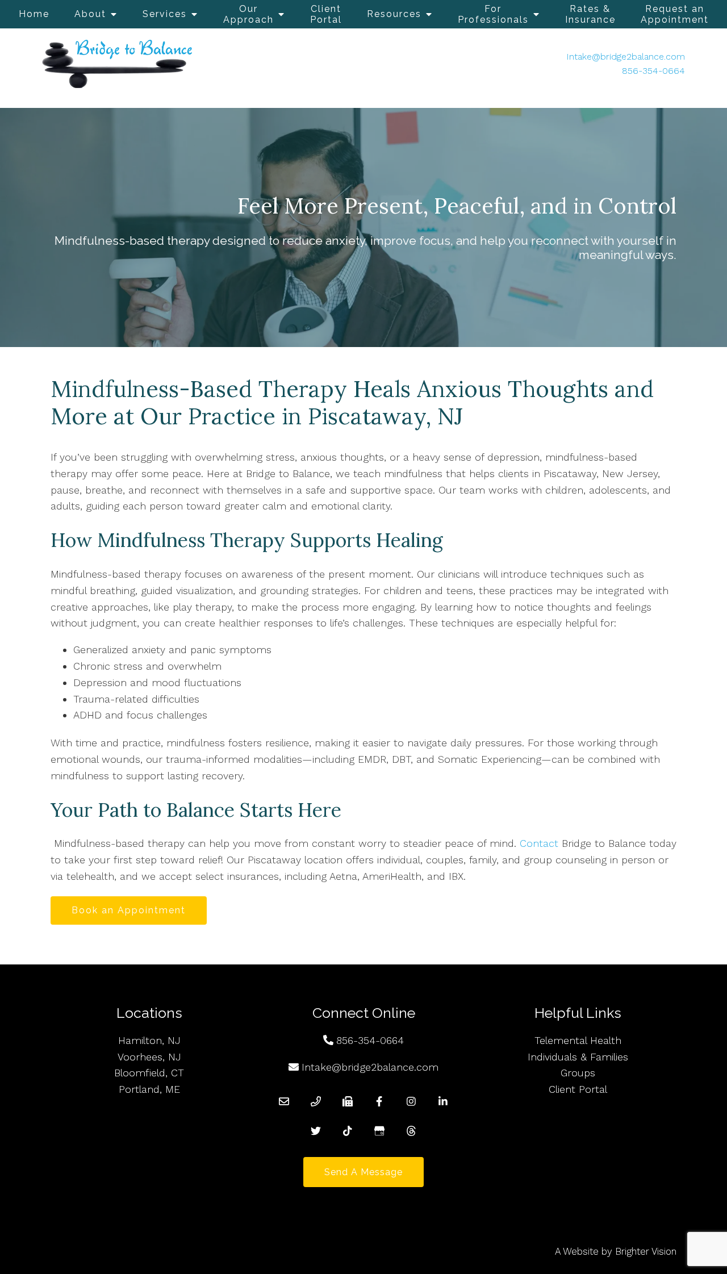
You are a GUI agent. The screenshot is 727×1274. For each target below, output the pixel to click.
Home (34, 14)
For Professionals (493, 14)
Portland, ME (149, 1089)
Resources (394, 14)
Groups (578, 1073)
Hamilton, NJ (149, 1040)
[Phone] (315, 1101)
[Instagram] (411, 1101)
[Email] (284, 1101)
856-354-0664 (653, 70)
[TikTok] (347, 1131)
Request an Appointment (675, 14)
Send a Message (363, 1172)
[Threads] (411, 1131)
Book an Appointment (129, 910)
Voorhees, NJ (149, 1057)
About (90, 14)
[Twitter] (315, 1131)
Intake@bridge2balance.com (625, 56)
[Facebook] (379, 1101)
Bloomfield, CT (149, 1073)
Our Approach (248, 14)
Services (165, 14)
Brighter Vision (645, 1251)
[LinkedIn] (443, 1101)
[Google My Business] (379, 1131)
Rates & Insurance (590, 14)
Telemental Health (577, 1040)
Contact (539, 843)
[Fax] (347, 1101)
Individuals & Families (578, 1057)
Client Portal (326, 14)
